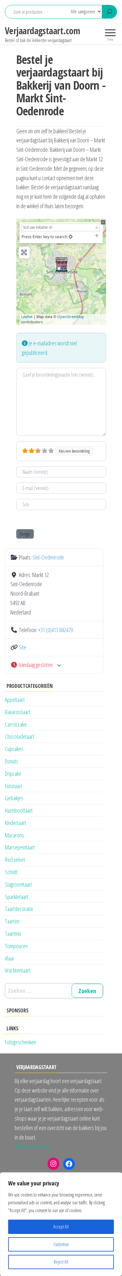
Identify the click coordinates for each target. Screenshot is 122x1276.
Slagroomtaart (18, 884)
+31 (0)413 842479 (55, 630)
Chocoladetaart (19, 736)
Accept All (61, 1227)
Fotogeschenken (20, 1042)
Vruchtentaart (17, 970)
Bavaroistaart (17, 712)
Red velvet (15, 859)
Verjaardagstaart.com (42, 30)
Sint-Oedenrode (48, 557)
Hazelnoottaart (19, 810)
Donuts (11, 761)
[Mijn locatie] (71, 236)
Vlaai (9, 958)
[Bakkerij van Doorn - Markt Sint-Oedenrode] (61, 264)
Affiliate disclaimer (32, 1146)
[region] (61, 1224)
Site (22, 647)
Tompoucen (16, 946)
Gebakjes (14, 798)
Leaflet (27, 316)
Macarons (14, 835)
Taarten (12, 921)
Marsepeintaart (20, 847)
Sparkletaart (16, 897)
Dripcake (13, 773)
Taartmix (13, 933)
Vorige (25, 533)
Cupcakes (14, 749)
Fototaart (13, 786)
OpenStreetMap (70, 316)
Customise (61, 1244)
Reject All (61, 1262)
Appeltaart (15, 699)
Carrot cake (16, 724)
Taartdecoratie (19, 909)
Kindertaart (15, 823)
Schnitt (11, 872)
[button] (54, 665)
